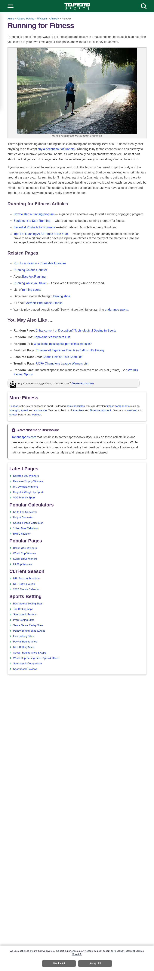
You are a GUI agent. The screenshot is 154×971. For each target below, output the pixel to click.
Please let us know (83, 383)
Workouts (42, 18)
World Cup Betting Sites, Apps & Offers (36, 658)
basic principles (75, 406)
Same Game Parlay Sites (28, 625)
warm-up (132, 410)
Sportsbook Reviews (25, 669)
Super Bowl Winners (25, 558)
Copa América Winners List (51, 337)
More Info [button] (77, 954)
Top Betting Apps (23, 609)
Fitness (13, 406)
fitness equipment (100, 410)
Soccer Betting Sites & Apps (29, 652)
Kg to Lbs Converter (25, 512)
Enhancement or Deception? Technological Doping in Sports (75, 330)
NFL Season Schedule (26, 578)
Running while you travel (30, 283)
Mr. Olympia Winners (25, 486)
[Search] (143, 6)
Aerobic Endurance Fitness (44, 303)
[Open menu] (11, 6)
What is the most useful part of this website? (63, 343)
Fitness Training (25, 18)
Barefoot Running (34, 276)
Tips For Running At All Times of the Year (41, 233)
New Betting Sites (23, 647)
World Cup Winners (24, 553)
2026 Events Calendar (26, 589)
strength (14, 410)
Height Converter (23, 517)
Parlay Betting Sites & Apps (29, 630)
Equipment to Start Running (32, 220)
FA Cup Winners (22, 564)
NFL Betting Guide (24, 584)
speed (24, 410)
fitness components (118, 406)
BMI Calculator (22, 533)
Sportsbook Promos (25, 614)
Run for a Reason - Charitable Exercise (40, 263)
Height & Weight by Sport (28, 492)
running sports (31, 289)
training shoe (61, 296)
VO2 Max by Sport (24, 497)
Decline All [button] (59, 963)
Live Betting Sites (23, 636)
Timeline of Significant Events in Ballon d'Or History (70, 350)
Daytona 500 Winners (26, 475)
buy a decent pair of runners (56, 149)
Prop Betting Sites (23, 619)
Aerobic (55, 18)
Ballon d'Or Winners (25, 548)
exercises (78, 410)
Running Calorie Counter (30, 270)
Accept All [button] (95, 963)
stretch (13, 414)
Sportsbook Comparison (27, 663)
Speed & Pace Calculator (28, 522)
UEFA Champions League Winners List (62, 363)
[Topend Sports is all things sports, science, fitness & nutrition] (77, 6)
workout (36, 414)
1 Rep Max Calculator (26, 528)
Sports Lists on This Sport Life (62, 357)
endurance (40, 410)
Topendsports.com (24, 437)
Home (11, 18)
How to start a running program (34, 214)
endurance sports (116, 309)
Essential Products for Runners (34, 227)
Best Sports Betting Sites (27, 603)
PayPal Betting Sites (25, 641)
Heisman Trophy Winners (28, 481)
